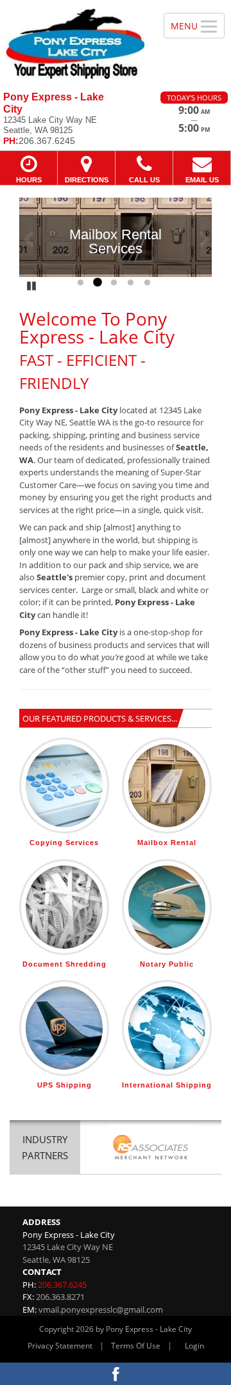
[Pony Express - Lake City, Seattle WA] (74, 41)
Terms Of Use (135, 1345)
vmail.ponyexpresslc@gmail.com (100, 1309)
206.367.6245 (62, 1284)
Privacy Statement (60, 1345)
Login (194, 1345)
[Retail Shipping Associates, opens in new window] (151, 1149)
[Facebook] (115, 1374)
